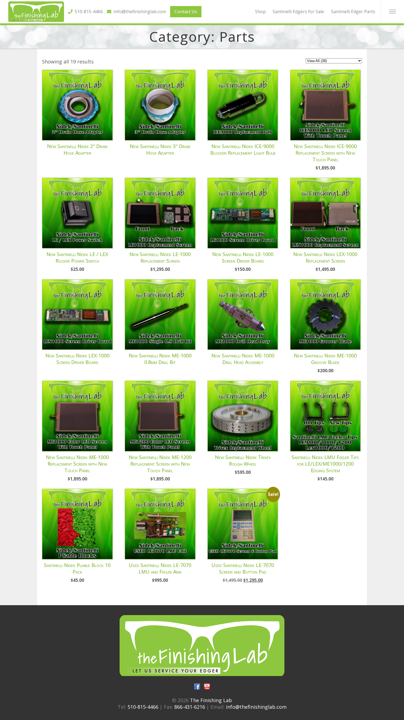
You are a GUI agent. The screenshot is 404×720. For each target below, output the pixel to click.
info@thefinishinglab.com (138, 12)
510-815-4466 (88, 12)
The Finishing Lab (211, 700)
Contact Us (186, 12)
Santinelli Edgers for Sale (298, 12)
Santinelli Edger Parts (353, 12)
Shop (260, 12)
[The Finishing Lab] (36, 20)
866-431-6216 (189, 707)
